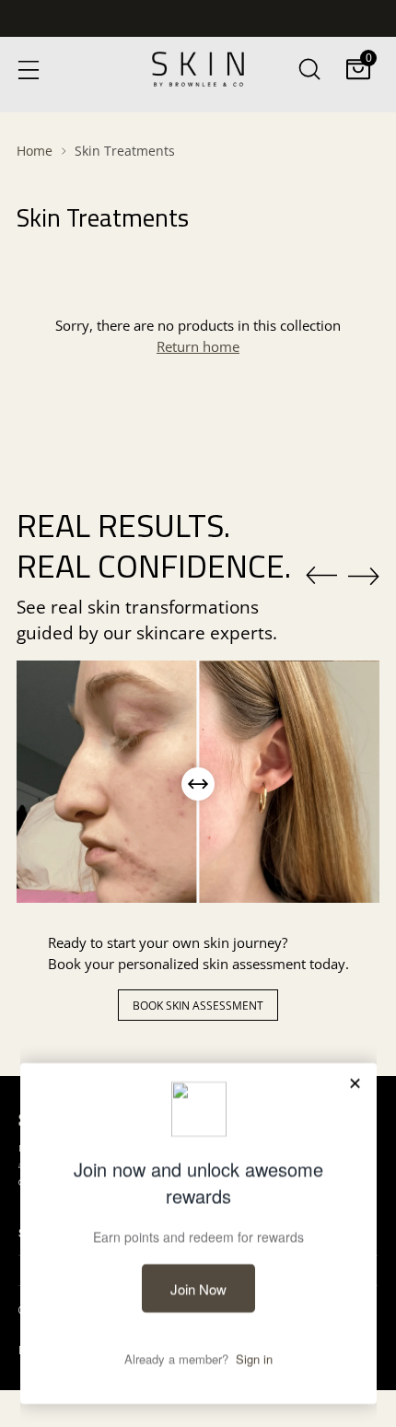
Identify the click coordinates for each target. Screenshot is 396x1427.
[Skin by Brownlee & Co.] (198, 69)
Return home (198, 347)
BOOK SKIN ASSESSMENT (198, 1005)
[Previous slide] (321, 575)
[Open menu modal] (28, 69)
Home (34, 150)
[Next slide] (363, 575)
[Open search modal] (309, 69)
